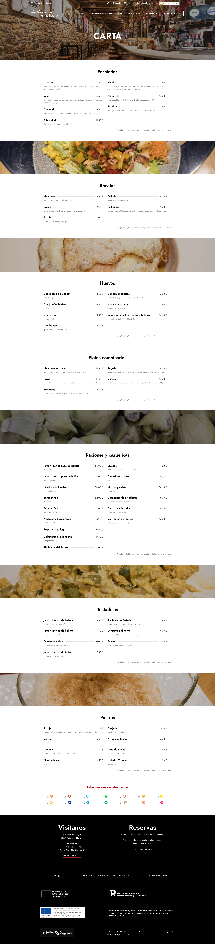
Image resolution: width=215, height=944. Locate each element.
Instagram (59, 876)
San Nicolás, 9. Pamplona (44, 3)
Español (166, 3)
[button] (172, 13)
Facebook (55, 876)
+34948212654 (115, 3)
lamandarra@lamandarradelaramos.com (142, 3)
